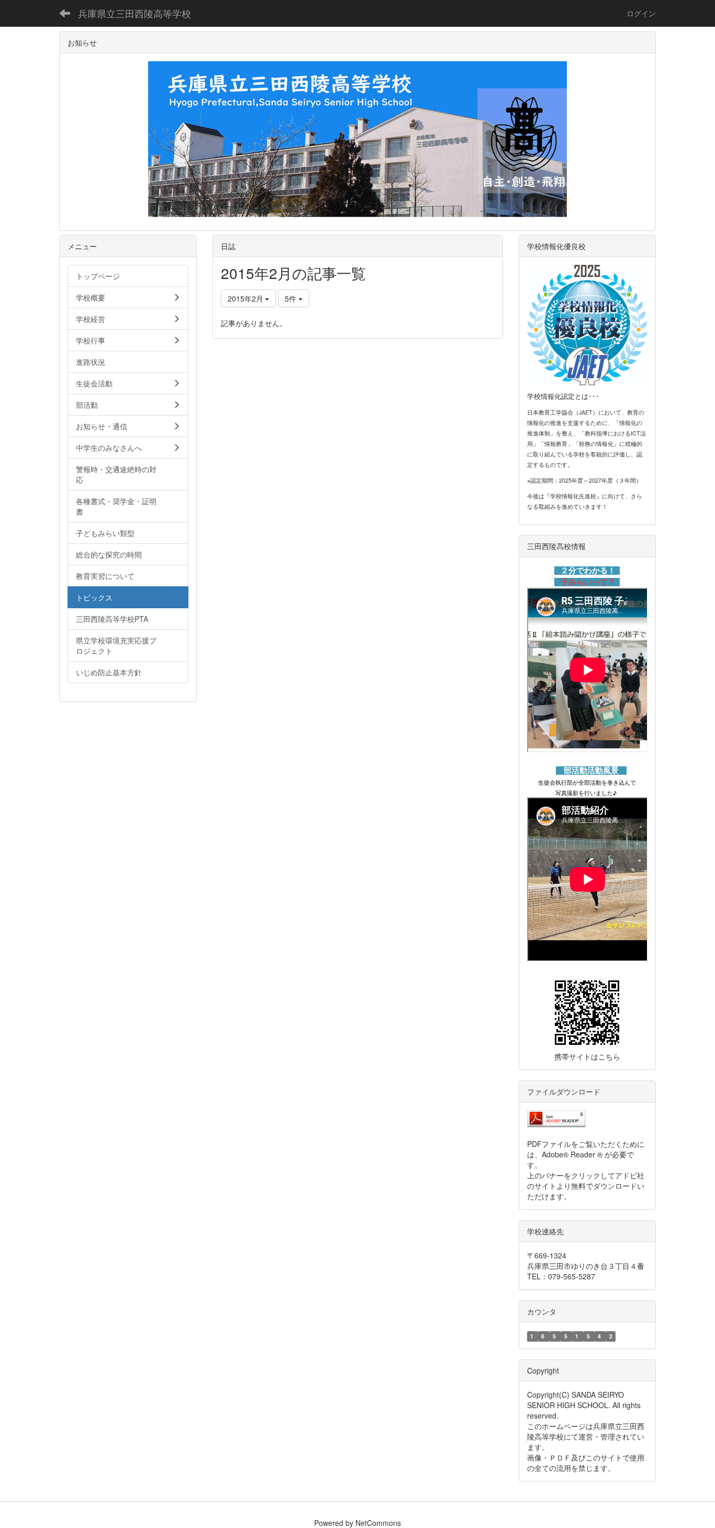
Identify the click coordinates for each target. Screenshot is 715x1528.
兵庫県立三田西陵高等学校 (134, 13)
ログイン (641, 13)
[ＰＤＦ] (556, 1117)
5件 (291, 298)
